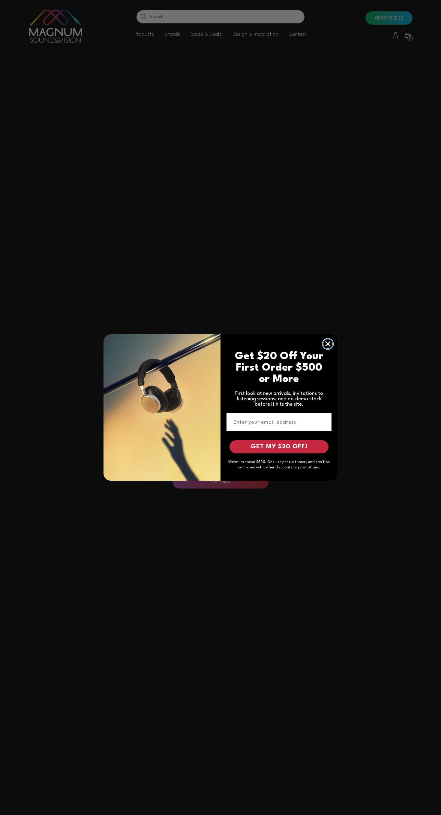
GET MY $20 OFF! (279, 447)
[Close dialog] (328, 344)
